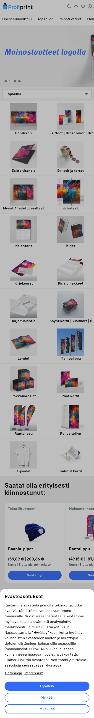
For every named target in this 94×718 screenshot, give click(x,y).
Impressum (33, 673)
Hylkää (47, 697)
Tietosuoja (13, 673)
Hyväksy (47, 686)
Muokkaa (47, 709)
